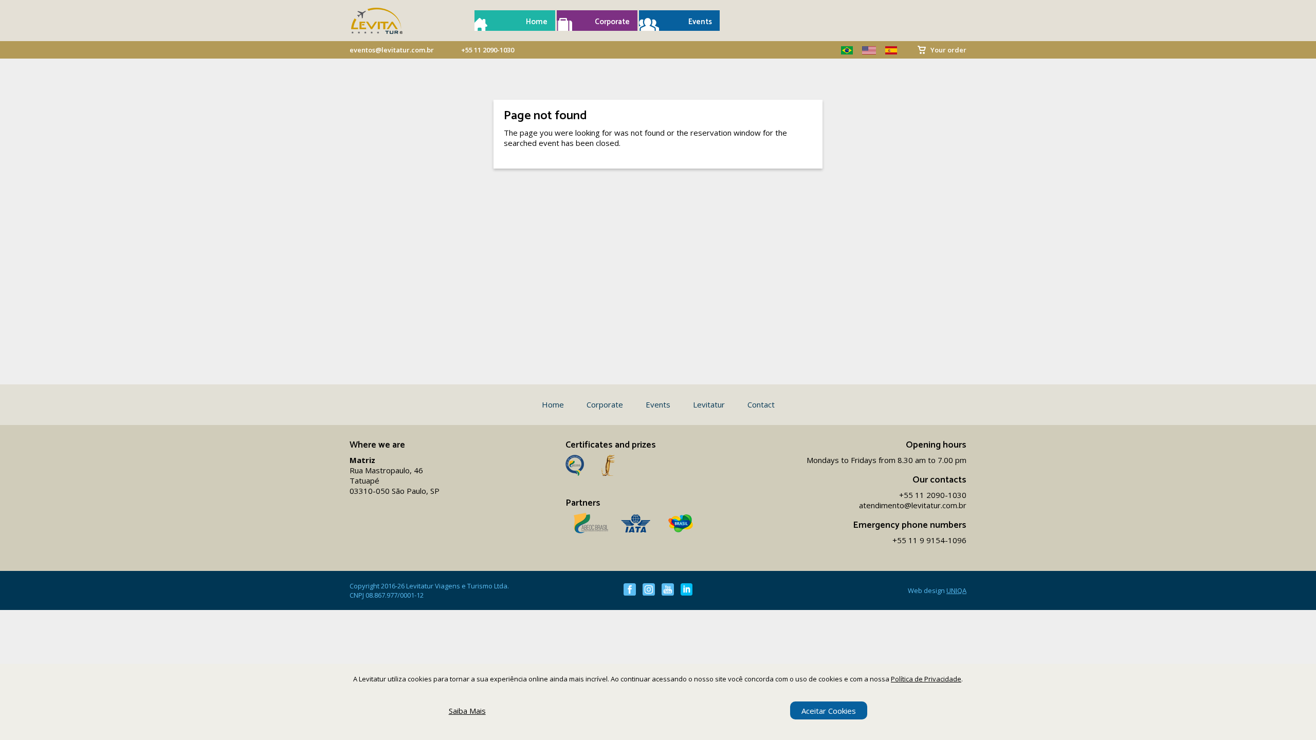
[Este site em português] (843, 50)
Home (536, 22)
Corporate (612, 22)
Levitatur (709, 404)
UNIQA (956, 590)
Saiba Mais (467, 711)
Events (700, 22)
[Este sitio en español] (887, 50)
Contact (761, 404)
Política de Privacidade (926, 678)
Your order (948, 49)
